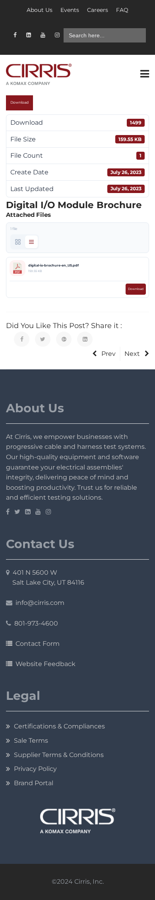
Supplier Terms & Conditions (59, 755)
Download (19, 102)
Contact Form (36, 643)
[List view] (31, 242)
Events (69, 10)
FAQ (122, 10)
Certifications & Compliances (59, 726)
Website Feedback (44, 664)
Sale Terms (31, 740)
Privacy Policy (35, 769)
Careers (97, 10)
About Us (39, 10)
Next (132, 353)
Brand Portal (33, 783)
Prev (108, 353)
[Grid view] (18, 242)
